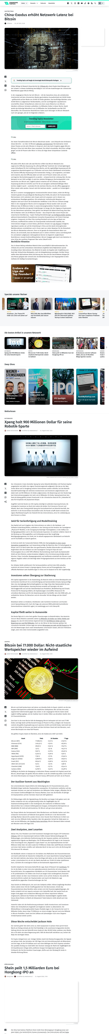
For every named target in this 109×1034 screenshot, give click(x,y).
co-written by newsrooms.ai (30, 430)
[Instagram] (75, 3)
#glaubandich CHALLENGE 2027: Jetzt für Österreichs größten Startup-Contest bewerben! (65, 315)
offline (13, 153)
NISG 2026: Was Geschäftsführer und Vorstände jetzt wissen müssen (41, 315)
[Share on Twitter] (5, 81)
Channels (33, 3)
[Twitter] (72, 3)
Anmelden (51, 126)
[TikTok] (85, 3)
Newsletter (51, 3)
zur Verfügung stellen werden (61, 215)
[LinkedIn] (78, 3)
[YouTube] (82, 3)
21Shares (9, 23)
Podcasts (43, 3)
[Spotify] (88, 3)
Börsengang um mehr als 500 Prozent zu (56, 625)
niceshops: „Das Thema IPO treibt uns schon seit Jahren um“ (17, 314)
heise (67, 1032)
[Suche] (95, 3)
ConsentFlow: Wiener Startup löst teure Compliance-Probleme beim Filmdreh (89, 315)
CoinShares (63, 867)
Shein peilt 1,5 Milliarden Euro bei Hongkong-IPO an (63, 354)
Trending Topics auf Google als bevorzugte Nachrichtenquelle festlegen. (38, 80)
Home (23, 3)
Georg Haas (10, 976)
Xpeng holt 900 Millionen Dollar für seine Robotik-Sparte (15, 354)
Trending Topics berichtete (39, 821)
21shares (14, 836)
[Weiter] (107, 310)
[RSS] (92, 3)
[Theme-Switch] (101, 3)
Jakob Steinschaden (12, 430)
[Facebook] (68, 3)
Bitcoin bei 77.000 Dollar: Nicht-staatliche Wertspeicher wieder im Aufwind (38, 355)
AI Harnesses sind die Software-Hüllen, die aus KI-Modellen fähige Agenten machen (86, 355)
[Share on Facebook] (5, 76)
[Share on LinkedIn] (5, 85)
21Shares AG (44, 86)
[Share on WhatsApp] (5, 90)
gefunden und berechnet (44, 144)
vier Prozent (57, 224)
